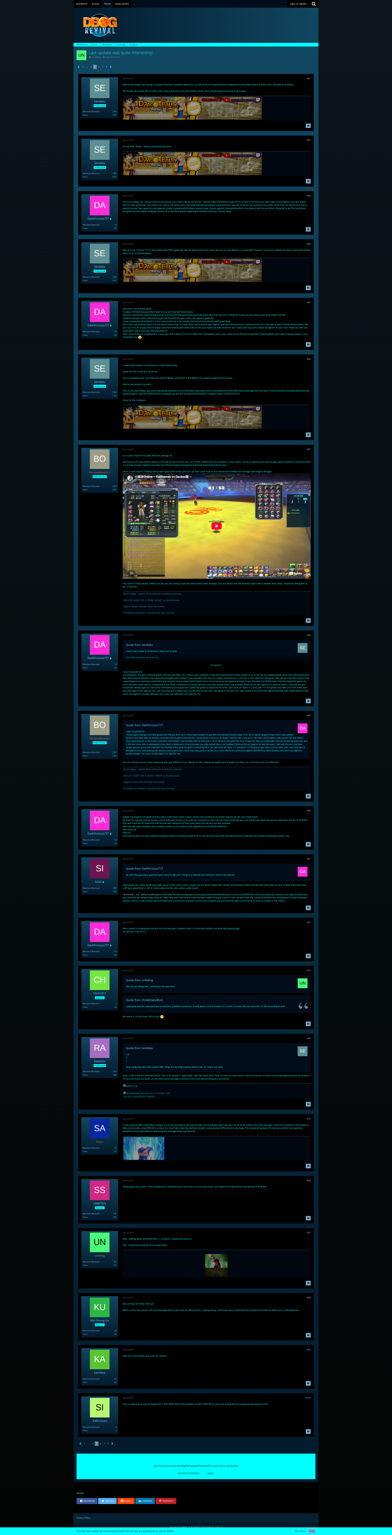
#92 (309, 922)
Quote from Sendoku (139, 645)
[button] (87, 1501)
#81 (309, 78)
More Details (300, 1531)
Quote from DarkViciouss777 (144, 725)
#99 (309, 1349)
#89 (309, 715)
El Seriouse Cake (161, 1093)
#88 (309, 635)
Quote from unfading (139, 980)
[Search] (313, 4)
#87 (309, 449)
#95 (309, 1118)
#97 (309, 1232)
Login (210, 1473)
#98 (309, 1297)
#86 (309, 359)
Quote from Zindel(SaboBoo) (144, 1000)
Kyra (140, 146)
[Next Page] (110, 67)
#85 (309, 302)
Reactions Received (91, 111)
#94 (309, 1038)
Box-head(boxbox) (152, 894)
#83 (309, 195)
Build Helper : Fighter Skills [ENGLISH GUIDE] (146, 593)
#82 (309, 140)
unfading (96, 57)
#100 (308, 1397)
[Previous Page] (79, 67)
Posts (85, 115)
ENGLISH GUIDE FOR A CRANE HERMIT (142, 600)
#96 (309, 1180)
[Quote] (308, 126)
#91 (309, 858)
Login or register (298, 3)
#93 (309, 970)
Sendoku (129, 894)
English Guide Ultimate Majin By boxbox (143, 606)
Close (311, 1531)
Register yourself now (193, 1465)
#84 (309, 243)
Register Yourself (189, 1473)
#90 (309, 810)
